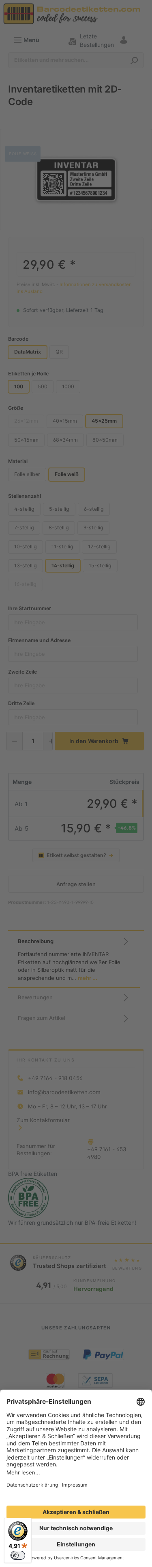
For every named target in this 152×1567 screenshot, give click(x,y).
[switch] (18, 1555)
